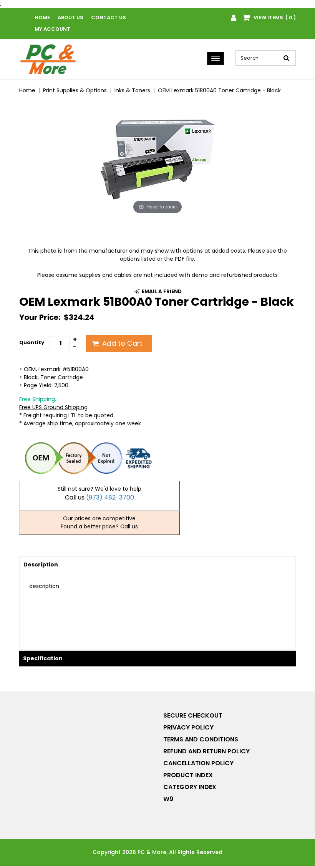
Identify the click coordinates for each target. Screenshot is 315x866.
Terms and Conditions (200, 739)
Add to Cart (121, 343)
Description (40, 564)
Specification (43, 658)
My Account (52, 29)
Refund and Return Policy (206, 751)
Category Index (189, 787)
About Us (70, 17)
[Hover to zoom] (157, 158)
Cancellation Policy (198, 763)
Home (42, 17)
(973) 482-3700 (110, 497)
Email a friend (161, 291)
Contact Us (108, 17)
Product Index (188, 775)
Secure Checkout (192, 715)
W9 (168, 798)
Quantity (31, 342)
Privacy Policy (188, 727)
